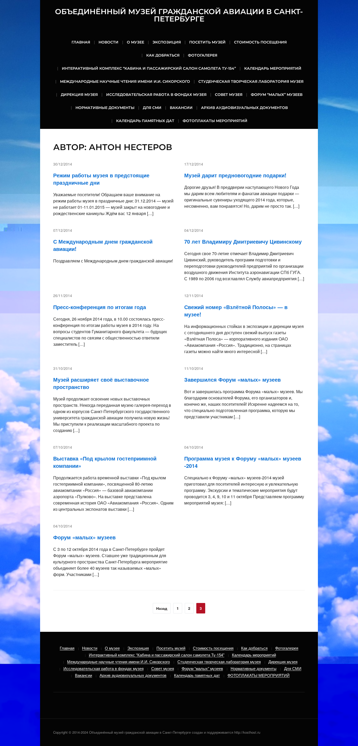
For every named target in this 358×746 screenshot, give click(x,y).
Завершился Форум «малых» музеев (232, 379)
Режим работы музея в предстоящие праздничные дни (101, 178)
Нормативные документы (104, 107)
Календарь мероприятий (272, 68)
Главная (81, 42)
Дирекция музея (79, 94)
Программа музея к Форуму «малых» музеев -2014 (242, 461)
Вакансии (181, 107)
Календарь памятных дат (145, 120)
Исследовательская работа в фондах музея (156, 94)
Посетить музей (207, 42)
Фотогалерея (202, 55)
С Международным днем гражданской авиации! (103, 245)
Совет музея (228, 94)
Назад (161, 608)
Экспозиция (167, 42)
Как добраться (163, 55)
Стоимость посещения (260, 42)
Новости (108, 42)
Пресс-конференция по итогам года (99, 307)
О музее (135, 42)
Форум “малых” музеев (276, 94)
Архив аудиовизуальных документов (244, 107)
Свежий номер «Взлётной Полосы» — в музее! (236, 310)
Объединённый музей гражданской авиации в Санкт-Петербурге (179, 15)
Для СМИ (152, 107)
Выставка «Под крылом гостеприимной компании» (104, 461)
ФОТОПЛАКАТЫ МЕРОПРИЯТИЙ (215, 120)
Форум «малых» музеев (84, 537)
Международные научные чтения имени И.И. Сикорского (125, 81)
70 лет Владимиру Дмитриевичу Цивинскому (243, 241)
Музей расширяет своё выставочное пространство (101, 383)
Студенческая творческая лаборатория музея (250, 81)
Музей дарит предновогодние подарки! (235, 175)
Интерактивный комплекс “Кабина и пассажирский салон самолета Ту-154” (149, 68)
